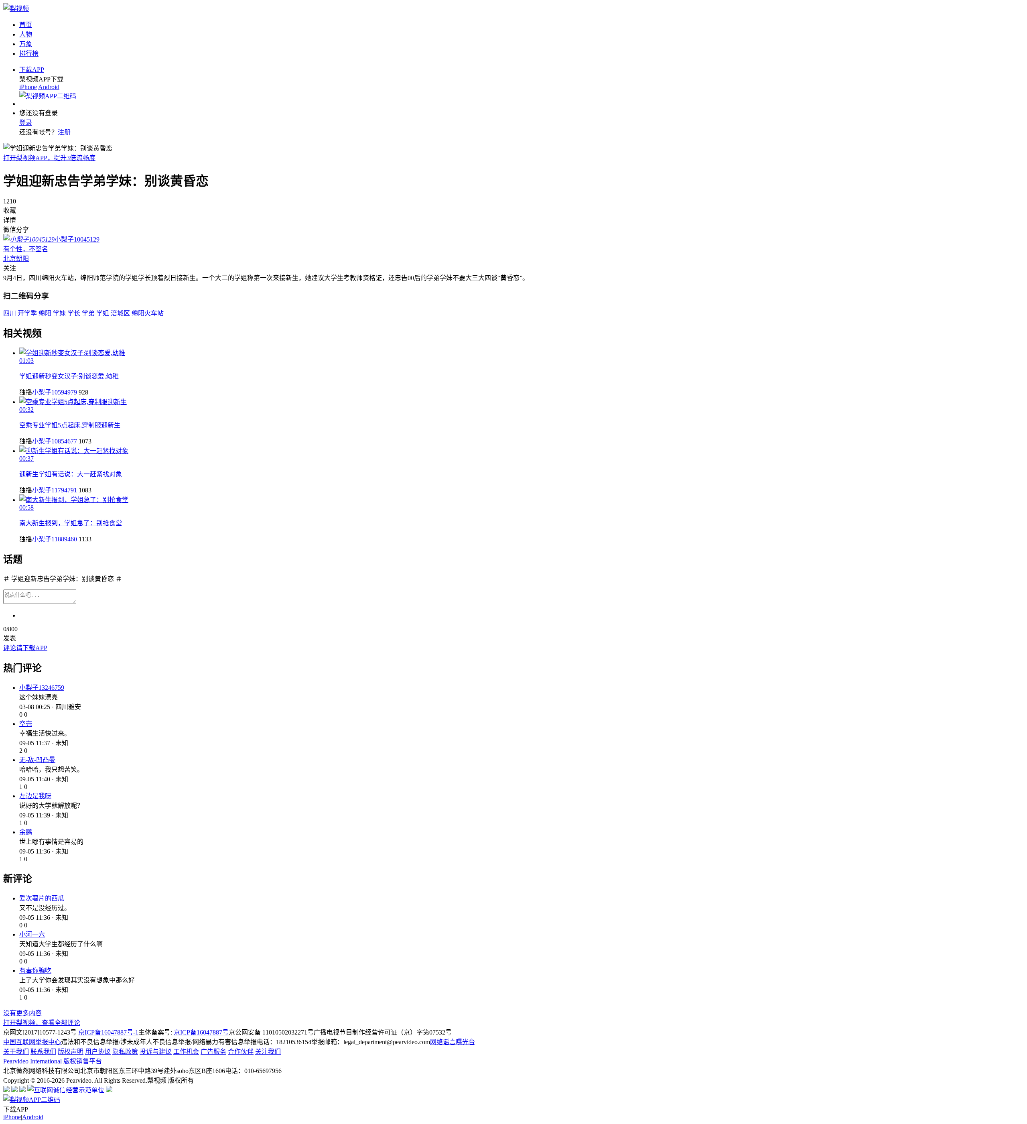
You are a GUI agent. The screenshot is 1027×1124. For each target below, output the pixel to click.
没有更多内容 (22, 1013)
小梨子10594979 (54, 392)
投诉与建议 (156, 1051)
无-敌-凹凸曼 (37, 759)
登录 (25, 122)
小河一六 (32, 934)
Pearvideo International (32, 1061)
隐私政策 (125, 1051)
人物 (25, 34)
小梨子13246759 (41, 687)
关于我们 (16, 1051)
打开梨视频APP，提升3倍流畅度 (49, 157)
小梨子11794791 (54, 490)
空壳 (25, 723)
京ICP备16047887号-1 (108, 1032)
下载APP (31, 69)
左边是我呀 (35, 796)
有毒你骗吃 (35, 970)
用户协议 (98, 1051)
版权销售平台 (82, 1061)
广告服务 (213, 1051)
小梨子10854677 (54, 441)
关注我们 (268, 1051)
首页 (25, 24)
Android (48, 86)
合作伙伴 (241, 1051)
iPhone (28, 86)
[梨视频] (16, 8)
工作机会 (186, 1051)
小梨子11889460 (54, 539)
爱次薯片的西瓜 (41, 898)
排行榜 (29, 53)
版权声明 (70, 1051)
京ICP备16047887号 (201, 1032)
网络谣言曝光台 (452, 1042)
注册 (64, 132)
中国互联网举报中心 (32, 1042)
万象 (25, 44)
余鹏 (25, 832)
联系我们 (43, 1051)
